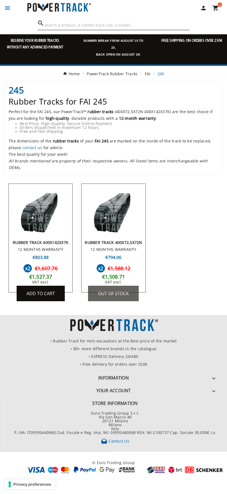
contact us (32, 147)
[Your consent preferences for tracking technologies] (30, 484)
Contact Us (115, 441)
